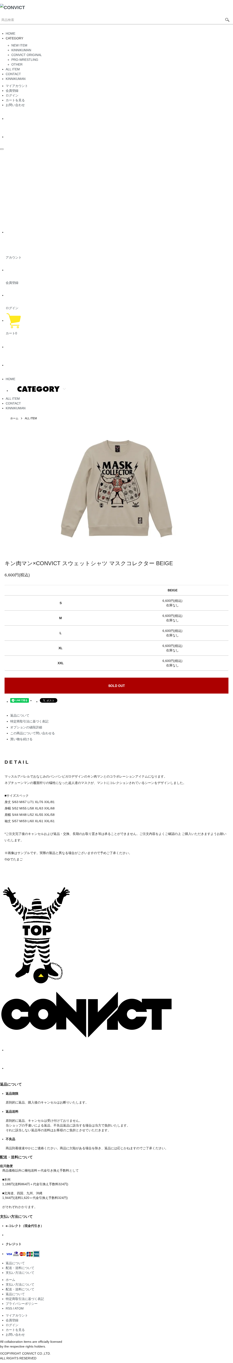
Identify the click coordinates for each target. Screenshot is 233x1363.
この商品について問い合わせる (32, 733)
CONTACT (13, 74)
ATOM (19, 1308)
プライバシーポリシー (22, 1303)
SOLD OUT (116, 685)
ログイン (12, 95)
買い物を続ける (21, 739)
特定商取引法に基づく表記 (29, 721)
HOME (10, 33)
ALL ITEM (13, 69)
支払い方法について (20, 1272)
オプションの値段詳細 (26, 727)
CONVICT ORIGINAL (26, 55)
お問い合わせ (15, 105)
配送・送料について (20, 1268)
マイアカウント (17, 86)
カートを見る (15, 100)
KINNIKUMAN (21, 50)
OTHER (17, 64)
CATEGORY (38, 389)
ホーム (14, 418)
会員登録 (12, 90)
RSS (9, 1308)
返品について (19, 715)
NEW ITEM (19, 45)
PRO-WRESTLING (24, 59)
